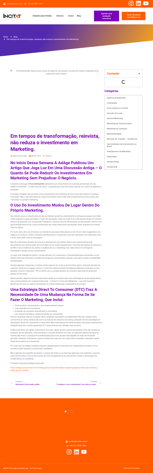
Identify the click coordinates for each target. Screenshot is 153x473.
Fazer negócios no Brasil (117, 108)
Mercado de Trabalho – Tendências (122, 139)
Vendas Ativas (113, 162)
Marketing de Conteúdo (117, 128)
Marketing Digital (114, 134)
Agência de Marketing (116, 98)
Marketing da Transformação (119, 123)
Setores (60, 16)
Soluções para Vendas (42, 16)
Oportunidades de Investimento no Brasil (122, 145)
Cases (71, 16)
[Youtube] (146, 3)
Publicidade (112, 156)
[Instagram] (131, 3)
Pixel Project (37, 468)
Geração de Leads (115, 113)
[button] (139, 74)
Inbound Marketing (115, 118)
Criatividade (112, 103)
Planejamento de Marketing (118, 151)
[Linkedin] (138, 3)
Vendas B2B (112, 167)
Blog (79, 16)
